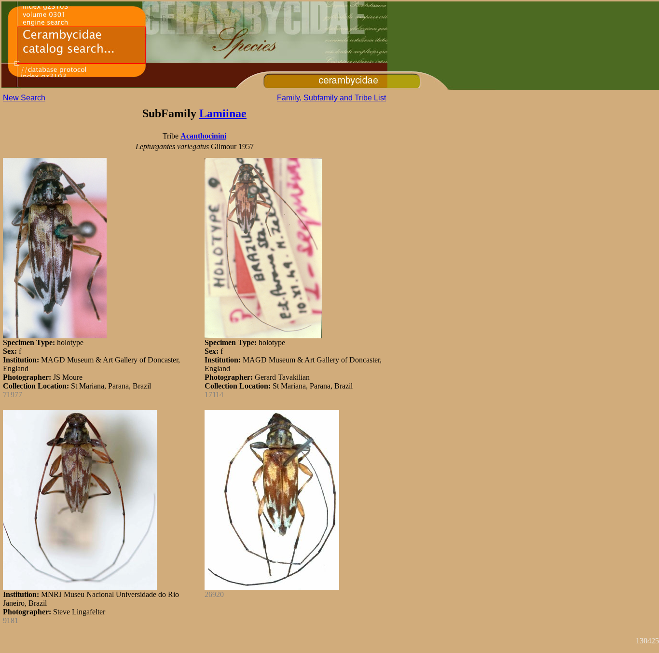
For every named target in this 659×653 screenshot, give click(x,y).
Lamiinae (223, 113)
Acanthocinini (203, 136)
